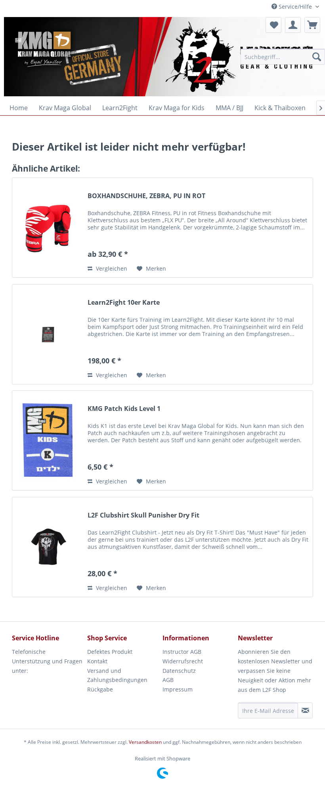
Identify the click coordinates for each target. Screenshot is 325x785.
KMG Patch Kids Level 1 (124, 409)
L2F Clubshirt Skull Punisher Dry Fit (143, 515)
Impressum (177, 689)
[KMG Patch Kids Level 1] (48, 440)
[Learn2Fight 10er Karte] (48, 334)
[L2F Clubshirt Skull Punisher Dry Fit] (48, 547)
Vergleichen (110, 268)
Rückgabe (100, 689)
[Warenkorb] (312, 25)
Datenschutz (179, 670)
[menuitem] (283, 57)
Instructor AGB (181, 651)
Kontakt (97, 661)
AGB (168, 680)
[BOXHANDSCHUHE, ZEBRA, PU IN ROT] (48, 227)
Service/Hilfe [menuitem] (295, 6)
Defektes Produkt (109, 651)
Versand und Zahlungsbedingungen (117, 675)
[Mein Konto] (293, 25)
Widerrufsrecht (182, 661)
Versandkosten (145, 742)
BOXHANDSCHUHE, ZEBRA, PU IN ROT (146, 196)
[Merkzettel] (273, 25)
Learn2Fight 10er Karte (124, 302)
